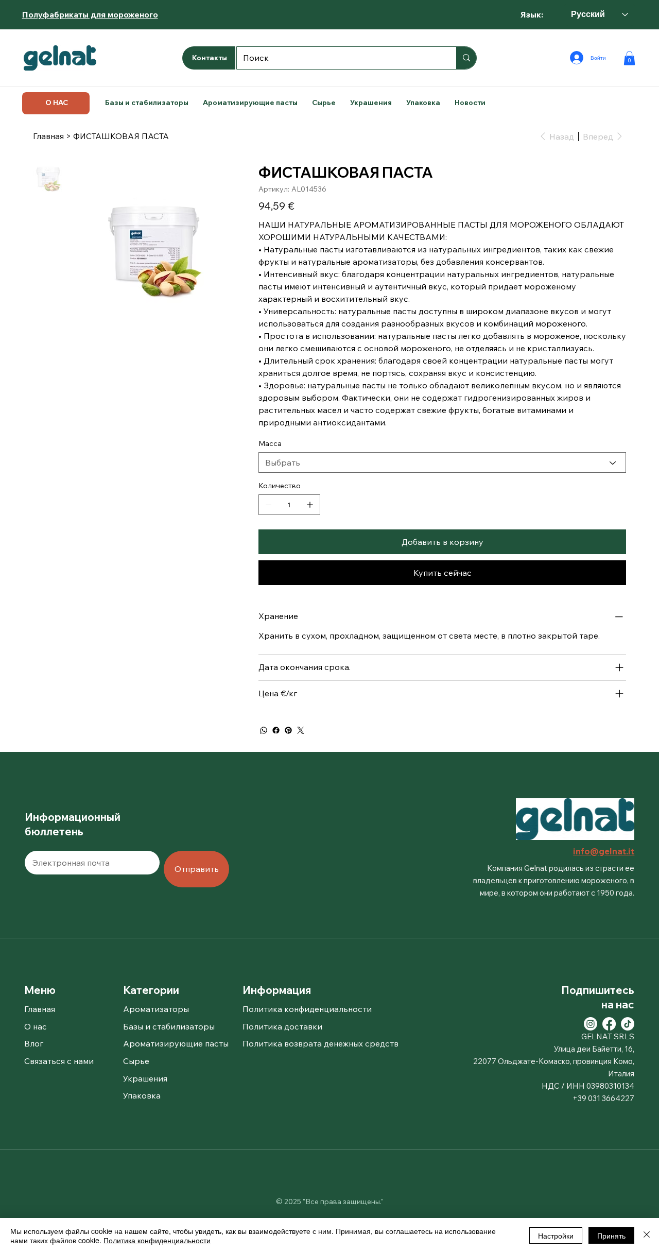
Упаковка (142, 1095)
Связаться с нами (59, 1061)
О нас (35, 1026)
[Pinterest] (288, 730)
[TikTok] (627, 1024)
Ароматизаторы (156, 1009)
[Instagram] (590, 1024)
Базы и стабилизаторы (169, 1026)
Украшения (145, 1078)
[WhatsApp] (263, 730)
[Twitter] (301, 730)
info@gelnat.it (603, 851)
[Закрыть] (646, 1235)
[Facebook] (276, 730)
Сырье (136, 1061)
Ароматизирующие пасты (176, 1043)
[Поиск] (466, 58)
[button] (629, 58)
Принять (611, 1235)
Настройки (556, 1235)
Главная (39, 1009)
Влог (33, 1043)
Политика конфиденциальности (157, 1240)
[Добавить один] (310, 504)
